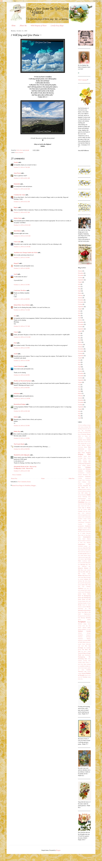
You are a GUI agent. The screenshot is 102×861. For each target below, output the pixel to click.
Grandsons (80, 527)
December (80, 273)
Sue (15, 315)
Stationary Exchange (84, 636)
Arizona (84, 439)
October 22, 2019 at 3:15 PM (21, 348)
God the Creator (82, 509)
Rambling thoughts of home (84, 603)
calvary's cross (87, 460)
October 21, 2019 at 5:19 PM (21, 257)
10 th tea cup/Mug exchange (84, 425)
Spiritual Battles (87, 627)
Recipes (89, 606)
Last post (83, 557)
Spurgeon (88, 635)
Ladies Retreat (83, 555)
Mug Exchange (87, 577)
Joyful (15, 353)
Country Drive (81, 480)
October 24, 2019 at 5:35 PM (21, 425)
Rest (83, 612)
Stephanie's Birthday (84, 638)
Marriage (82, 564)
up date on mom (84, 666)
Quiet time (88, 601)
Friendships (81, 502)
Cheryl (16, 332)
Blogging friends (82, 456)
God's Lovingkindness (83, 515)
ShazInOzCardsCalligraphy (22, 455)
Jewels (85, 549)
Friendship (88, 500)
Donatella (80, 485)
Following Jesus (87, 496)
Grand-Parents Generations (84, 522)
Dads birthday (82, 482)
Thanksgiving (81, 657)
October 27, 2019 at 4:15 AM (22, 471)
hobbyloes (17, 393)
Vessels (89, 671)
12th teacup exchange (83, 427)
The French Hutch (19, 444)
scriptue (89, 619)
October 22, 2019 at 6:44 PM (21, 375)
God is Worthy (86, 507)
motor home (80, 577)
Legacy (86, 557)
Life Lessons (81, 559)
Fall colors (84, 493)
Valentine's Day (82, 671)
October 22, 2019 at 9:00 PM (21, 387)
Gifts (84, 504)
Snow (89, 623)
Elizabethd (17, 184)
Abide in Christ (82, 436)
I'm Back (83, 540)
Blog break (81, 452)
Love (89, 560)
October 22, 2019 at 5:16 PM (21, 360)
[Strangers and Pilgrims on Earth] (85, 264)
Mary (87, 564)
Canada (79, 461)
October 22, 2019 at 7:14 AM (22, 310)
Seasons (89, 622)
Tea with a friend (86, 651)
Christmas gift (81, 469)
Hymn (79, 538)
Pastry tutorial (87, 590)
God (85, 505)
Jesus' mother (81, 549)
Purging (83, 601)
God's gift (85, 511)
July (79, 284)
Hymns (79, 540)
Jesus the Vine (87, 548)
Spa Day (88, 625)
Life (90, 557)
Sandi (15, 274)
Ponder (84, 593)
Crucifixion (88, 480)
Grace (79, 520)
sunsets (79, 644)
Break (85, 458)
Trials (89, 660)
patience (80, 592)
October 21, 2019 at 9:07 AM (22, 212)
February (80, 295)
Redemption (81, 610)
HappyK (16, 263)
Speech (79, 627)
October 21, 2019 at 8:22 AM (22, 201)
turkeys (87, 662)
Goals (82, 505)
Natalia (16, 162)
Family (89, 494)
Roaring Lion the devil (83, 615)
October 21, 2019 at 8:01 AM (22, 178)
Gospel (85, 518)
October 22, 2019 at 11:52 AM (22, 337)
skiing (85, 623)
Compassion (80, 476)
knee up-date (83, 553)
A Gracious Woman (86, 434)
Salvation (88, 617)
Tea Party (85, 649)
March (79, 293)
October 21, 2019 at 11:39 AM (22, 246)
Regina (16, 207)
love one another (81, 562)
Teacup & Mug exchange (84, 653)
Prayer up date (86, 599)
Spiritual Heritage (84, 633)
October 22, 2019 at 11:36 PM (22, 398)
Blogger (58, 850)
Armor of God (83, 441)
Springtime (80, 635)
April (79, 291)
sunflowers (88, 642)
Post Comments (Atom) (24, 481)
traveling (85, 660)
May (79, 288)
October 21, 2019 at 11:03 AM (22, 236)
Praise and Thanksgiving (84, 597)
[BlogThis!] (34, 150)
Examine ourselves (86, 489)
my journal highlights (83, 579)
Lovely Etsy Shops (56, 26)
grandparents (81, 526)
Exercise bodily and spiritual (84, 491)
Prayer (79, 599)
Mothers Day (88, 575)
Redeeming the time (84, 608)
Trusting (80, 662)
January (80, 271)
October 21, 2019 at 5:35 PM (21, 284)
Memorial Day (86, 566)
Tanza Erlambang (19, 366)
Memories (80, 568)
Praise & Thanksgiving (84, 595)
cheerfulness (87, 463)
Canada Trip (81, 463)
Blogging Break (84, 454)
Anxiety (80, 439)
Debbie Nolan (18, 218)
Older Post (71, 478)
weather (79, 673)
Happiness (85, 529)
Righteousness (87, 614)
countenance (88, 478)
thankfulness (88, 655)
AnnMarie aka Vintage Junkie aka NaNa (25, 252)
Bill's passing (81, 443)
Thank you (81, 655)
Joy (79, 551)
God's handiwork (86, 513)
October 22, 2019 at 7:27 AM (22, 326)
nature (83, 584)
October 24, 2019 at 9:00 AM (22, 411)
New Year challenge (84, 586)
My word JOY (81, 582)
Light (85, 559)
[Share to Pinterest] (38, 150)
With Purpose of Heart (38, 26)
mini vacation (87, 570)
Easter (83, 487)
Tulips (83, 662)
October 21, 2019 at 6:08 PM (21, 299)
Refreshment (87, 610)
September (81, 280)
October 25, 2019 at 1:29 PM (21, 438)
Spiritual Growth (84, 631)
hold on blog (84, 535)
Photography (88, 592)
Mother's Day (81, 575)
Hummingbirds (87, 537)
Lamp (79, 557)
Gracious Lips (87, 520)
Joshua (89, 549)
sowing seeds (81, 625)
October (80, 277)
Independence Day (84, 544)
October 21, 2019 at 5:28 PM (21, 268)
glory (79, 505)
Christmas (88, 467)
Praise (16, 152)
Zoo (82, 679)
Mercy (82, 570)
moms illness (87, 573)
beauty (89, 441)
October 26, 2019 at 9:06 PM (21, 449)
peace (83, 592)
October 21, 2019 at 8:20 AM (22, 189)
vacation (88, 669)
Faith (79, 493)
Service (80, 624)
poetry (79, 594)
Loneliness (84, 560)
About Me (23, 26)
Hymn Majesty (87, 538)
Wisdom (84, 673)
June (79, 286)
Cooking (80, 478)
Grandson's (88, 526)
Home (13, 26)
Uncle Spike (83, 664)
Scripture (21, 152)
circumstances (81, 472)
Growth (85, 527)
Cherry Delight (82, 465)
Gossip (89, 518)
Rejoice (79, 612)
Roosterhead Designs (20, 404)
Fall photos (84, 494)
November (81, 275)
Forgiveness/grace (82, 498)
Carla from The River (20, 290)
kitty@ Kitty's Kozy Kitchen (22, 305)
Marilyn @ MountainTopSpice (22, 381)
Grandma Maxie (84, 524)
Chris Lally (17, 241)
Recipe (79, 605)
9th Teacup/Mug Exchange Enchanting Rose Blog (84, 432)
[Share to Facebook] (37, 150)
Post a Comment (16, 474)
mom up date (81, 571)
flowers (79, 496)
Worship (85, 677)
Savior (79, 619)
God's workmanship (86, 516)
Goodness (80, 518)
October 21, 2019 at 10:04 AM (22, 225)
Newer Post (14, 478)
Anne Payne (17, 173)
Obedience (80, 588)
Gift (81, 504)
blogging (88, 452)
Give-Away (88, 504)
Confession (88, 476)
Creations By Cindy (19, 194)
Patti (15, 343)
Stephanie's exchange (82, 640)
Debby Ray (17, 431)
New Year (88, 584)
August (80, 282)
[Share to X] (36, 150)
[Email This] (33, 150)
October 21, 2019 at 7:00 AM (22, 167)
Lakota (89, 555)
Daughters (88, 483)
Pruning (79, 601)
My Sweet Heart (87, 581)
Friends (83, 500)
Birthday (84, 445)
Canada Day (87, 461)
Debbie (16, 417)
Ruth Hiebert (17, 231)
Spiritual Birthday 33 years (84, 629)
